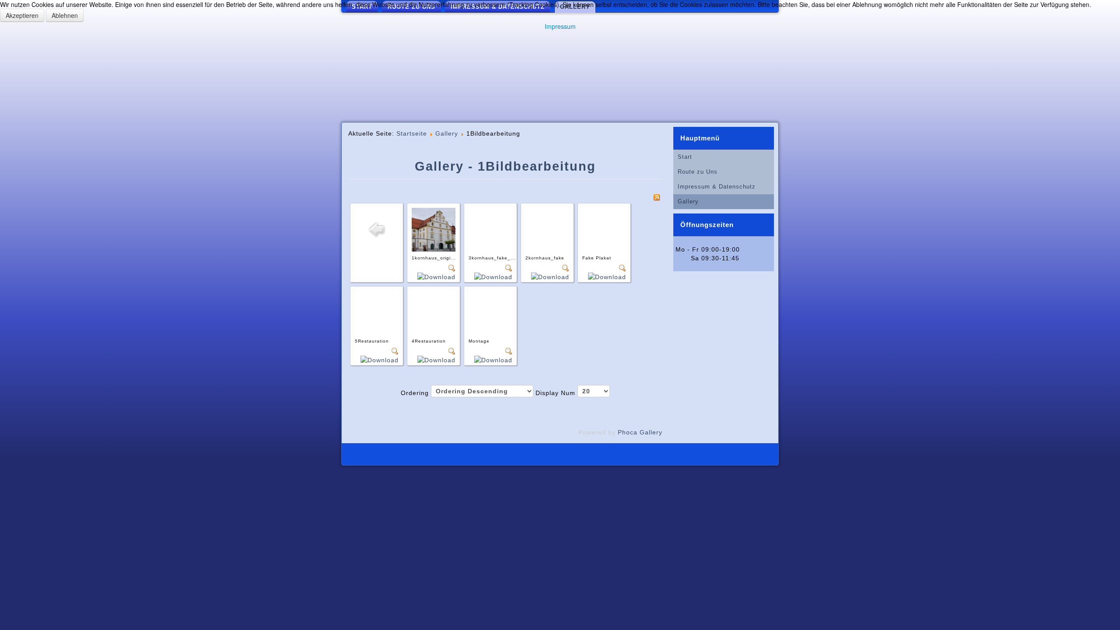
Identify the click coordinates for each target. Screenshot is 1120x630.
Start (685, 157)
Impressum (560, 26)
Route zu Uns (698, 171)
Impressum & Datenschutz (717, 186)
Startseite (411, 133)
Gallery (446, 133)
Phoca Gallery (640, 432)
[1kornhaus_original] (433, 229)
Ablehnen (65, 15)
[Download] (436, 276)
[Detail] (451, 267)
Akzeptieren (22, 15)
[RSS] (656, 196)
